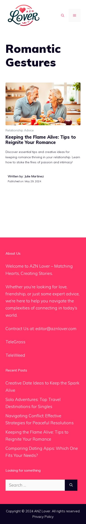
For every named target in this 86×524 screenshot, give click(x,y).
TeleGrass (15, 341)
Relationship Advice (20, 130)
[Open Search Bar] (63, 15)
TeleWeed (15, 355)
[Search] (71, 485)
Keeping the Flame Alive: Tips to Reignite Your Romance (41, 139)
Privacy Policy (43, 517)
